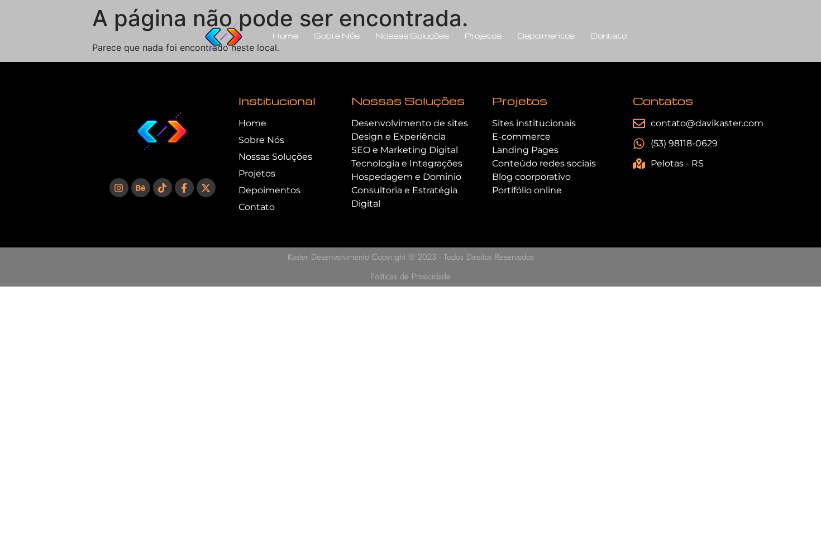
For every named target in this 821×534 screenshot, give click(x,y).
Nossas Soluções (412, 35)
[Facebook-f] (184, 187)
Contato (608, 35)
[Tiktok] (162, 187)
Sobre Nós (337, 35)
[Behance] (140, 187)
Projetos (483, 35)
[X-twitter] (206, 187)
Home (285, 35)
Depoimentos (546, 35)
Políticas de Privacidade (410, 276)
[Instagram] (118, 187)
